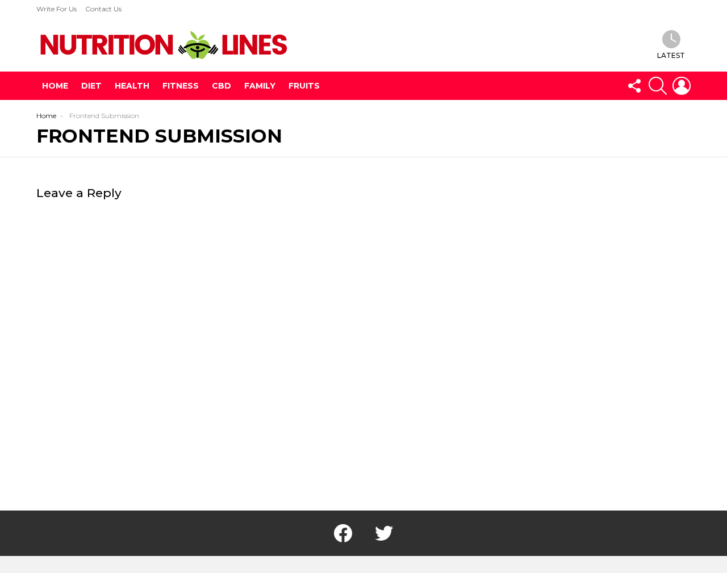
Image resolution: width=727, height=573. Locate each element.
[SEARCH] (658, 86)
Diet (91, 86)
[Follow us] (634, 86)
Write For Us (56, 9)
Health (132, 86)
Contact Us (103, 9)
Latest (671, 55)
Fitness (180, 86)
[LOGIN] (681, 86)
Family (259, 86)
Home (55, 86)
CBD (221, 86)
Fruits (304, 86)
